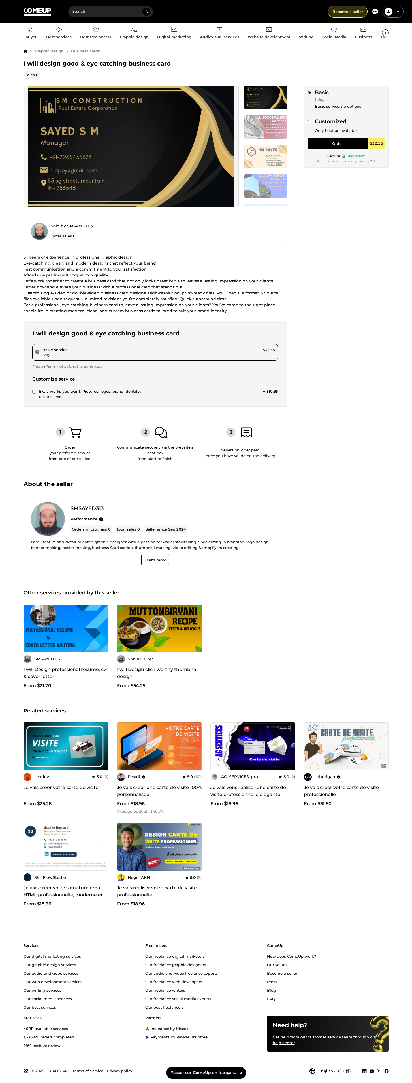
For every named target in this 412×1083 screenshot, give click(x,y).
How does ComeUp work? (291, 956)
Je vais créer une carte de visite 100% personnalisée (159, 791)
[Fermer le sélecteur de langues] (240, 1073)
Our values (277, 964)
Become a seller (347, 11)
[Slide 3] (265, 186)
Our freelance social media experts (178, 999)
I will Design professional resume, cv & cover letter (65, 673)
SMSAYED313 (80, 226)
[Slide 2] (265, 156)
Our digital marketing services (52, 956)
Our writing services (42, 990)
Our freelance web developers (173, 981)
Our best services (40, 1007)
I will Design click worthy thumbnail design (157, 673)
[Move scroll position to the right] (385, 32)
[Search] (146, 12)
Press (272, 981)
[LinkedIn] (364, 1071)
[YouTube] (372, 1071)
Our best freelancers (164, 1007)
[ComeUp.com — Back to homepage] (37, 12)
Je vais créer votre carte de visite (61, 787)
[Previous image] (123, 628)
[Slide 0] (265, 97)
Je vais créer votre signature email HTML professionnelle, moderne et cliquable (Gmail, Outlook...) (63, 895)
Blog (271, 990)
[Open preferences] (375, 11)
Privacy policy (119, 1071)
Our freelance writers (165, 990)
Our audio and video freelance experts (181, 973)
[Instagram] (379, 1071)
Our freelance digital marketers (175, 956)
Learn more (155, 560)
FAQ (271, 999)
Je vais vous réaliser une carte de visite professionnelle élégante (248, 791)
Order (337, 143)
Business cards (85, 51)
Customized (330, 121)
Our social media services (48, 999)
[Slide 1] (265, 127)
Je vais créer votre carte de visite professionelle (341, 791)
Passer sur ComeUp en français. (203, 1072)
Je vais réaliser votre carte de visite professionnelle (157, 891)
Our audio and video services (51, 973)
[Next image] (195, 628)
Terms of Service (87, 1071)
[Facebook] (386, 1071)
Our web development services (53, 981)
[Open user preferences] (398, 11)
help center (284, 1042)
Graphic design (49, 51)
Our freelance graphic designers (175, 964)
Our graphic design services (50, 964)
